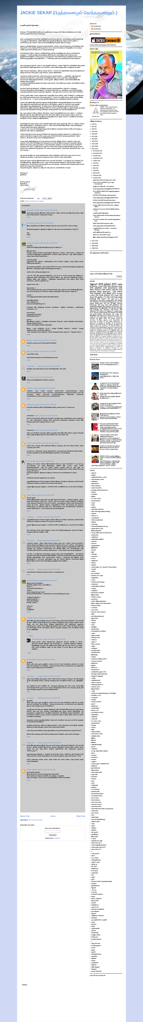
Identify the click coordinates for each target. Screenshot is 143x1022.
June (94, 165)
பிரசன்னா (93, 924)
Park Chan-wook (110, 342)
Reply (28, 217)
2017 (93, 136)
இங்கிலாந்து (103, 327)
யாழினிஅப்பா (115, 305)
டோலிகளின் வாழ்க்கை (97, 894)
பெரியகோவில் (94, 932)
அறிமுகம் (93, 828)
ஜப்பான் (93, 333)
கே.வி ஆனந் (94, 870)
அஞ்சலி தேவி (94, 817)
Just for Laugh (31, 443)
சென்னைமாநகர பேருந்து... (113, 315)
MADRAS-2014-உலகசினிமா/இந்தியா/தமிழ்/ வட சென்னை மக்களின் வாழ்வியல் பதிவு (110, 457)
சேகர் (28, 377)
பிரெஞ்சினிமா (93, 315)
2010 (93, 243)
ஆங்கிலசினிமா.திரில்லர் (96, 306)
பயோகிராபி (94, 917)
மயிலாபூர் (93, 588)
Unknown (29, 388)
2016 (93, 139)
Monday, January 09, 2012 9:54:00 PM (44, 618)
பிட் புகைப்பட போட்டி (96, 721)
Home (53, 816)
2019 (93, 131)
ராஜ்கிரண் (93, 958)
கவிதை (120, 312)
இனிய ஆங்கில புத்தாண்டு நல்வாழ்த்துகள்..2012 (105, 237)
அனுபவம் (93, 284)
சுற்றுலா (93, 646)
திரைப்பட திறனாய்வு (96, 898)
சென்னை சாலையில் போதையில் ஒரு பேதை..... (104, 200)
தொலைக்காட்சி (95, 669)
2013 (93, 146)
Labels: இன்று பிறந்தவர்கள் (98, 601)
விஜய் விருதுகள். (95, 967)
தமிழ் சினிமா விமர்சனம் (97, 509)
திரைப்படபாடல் (101, 333)
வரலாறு (112, 350)
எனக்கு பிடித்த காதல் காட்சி (98, 847)
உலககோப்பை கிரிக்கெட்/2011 (115, 327)
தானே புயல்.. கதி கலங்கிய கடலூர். (102, 234)
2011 (93, 241)
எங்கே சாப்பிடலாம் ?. (96, 843)
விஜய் (92, 729)
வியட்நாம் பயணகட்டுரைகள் (98, 612)
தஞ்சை (93, 896)
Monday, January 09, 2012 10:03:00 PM (43, 659)
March (95, 173)
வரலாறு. (93, 727)
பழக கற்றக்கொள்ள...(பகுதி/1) (99, 920)
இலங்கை (92, 336)
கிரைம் (92, 297)
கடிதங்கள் (108, 306)
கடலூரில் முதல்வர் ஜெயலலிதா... (101, 213)
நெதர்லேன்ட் (94, 716)
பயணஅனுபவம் (94, 300)
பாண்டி (104, 349)
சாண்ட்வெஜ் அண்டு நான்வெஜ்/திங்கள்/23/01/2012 (106, 189)
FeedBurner (56, 838)
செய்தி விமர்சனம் (34, 201)
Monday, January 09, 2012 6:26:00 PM (43, 495)
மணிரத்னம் (105, 325)
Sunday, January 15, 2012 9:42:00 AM (54, 639)
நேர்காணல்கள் (95, 770)
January (95, 178)
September (96, 158)
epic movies (99, 343)
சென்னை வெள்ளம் (96, 701)
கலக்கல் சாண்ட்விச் (112, 289)
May (94, 168)
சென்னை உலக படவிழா (112, 314)
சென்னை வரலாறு (115, 318)
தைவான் (118, 346)
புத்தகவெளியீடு (95, 928)
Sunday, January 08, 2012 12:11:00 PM (44, 351)
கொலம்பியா (107, 337)
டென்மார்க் (94, 892)
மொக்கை (106, 339)
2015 (93, 141)
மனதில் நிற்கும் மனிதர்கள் (105, 317)
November (96, 153)
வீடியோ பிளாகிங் (95, 635)
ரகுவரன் (93, 952)
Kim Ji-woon (95, 798)
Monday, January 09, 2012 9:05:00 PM (45, 580)
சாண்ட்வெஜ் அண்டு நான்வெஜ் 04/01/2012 (104, 226)
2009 (93, 245)
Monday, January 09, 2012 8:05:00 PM (48, 540)
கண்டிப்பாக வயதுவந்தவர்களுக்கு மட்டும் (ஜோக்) (102, 331)
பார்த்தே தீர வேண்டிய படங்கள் (99, 477)
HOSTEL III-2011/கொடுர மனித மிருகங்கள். (104, 195)
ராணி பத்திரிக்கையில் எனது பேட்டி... (102, 232)
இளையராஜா (94, 836)
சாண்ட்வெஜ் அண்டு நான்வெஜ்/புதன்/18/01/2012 (105, 197)
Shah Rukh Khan (96, 806)
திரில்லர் (109, 293)
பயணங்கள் (94, 607)
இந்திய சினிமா (103, 318)
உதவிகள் (93, 657)
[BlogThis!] (45, 198)
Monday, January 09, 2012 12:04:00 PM (41, 461)
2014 (93, 144)
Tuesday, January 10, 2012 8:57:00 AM (48, 676)
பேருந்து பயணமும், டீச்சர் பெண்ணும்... (110, 362)
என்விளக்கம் (93, 317)
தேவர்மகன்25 (95, 900)
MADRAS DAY (102, 324)
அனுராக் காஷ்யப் (95, 821)
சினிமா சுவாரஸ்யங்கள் (108, 300)
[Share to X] (47, 198)
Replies (31, 636)
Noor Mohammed (37, 639)
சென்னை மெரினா (96, 605)
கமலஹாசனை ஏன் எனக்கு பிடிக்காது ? (110, 383)
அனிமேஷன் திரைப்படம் (102, 330)
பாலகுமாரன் (94, 719)
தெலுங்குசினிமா (94, 308)
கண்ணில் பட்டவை (96, 695)
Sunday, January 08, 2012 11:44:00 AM (45, 243)
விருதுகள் (94, 969)
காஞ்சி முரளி (30, 243)
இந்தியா (93, 738)
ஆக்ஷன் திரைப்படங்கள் (96, 303)
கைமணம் (94, 755)
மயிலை (93, 633)
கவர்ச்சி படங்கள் (111, 344)
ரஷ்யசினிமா (105, 350)
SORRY (102, 107)
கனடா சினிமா (95, 858)
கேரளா (93, 753)
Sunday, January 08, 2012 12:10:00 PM (44, 340)
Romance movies (96, 804)
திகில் (101, 321)
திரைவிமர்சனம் (112, 288)
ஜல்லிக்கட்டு (94, 663)
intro (92, 815)
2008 (93, 248)
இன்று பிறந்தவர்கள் (96, 530)
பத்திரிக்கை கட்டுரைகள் (111, 347)
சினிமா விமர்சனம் (95, 289)
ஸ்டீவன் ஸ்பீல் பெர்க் (96, 971)
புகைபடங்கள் (93, 321)
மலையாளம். (106, 309)
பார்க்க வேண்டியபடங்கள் (114, 286)
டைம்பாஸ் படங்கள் (96, 498)
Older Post (80, 816)
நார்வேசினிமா (110, 333)
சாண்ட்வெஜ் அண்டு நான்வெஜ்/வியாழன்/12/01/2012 (106, 202)
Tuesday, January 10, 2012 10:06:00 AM (43, 769)
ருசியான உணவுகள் (96, 682)
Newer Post (25, 816)
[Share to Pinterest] (51, 198)
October (95, 155)
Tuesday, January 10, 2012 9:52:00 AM (48, 743)
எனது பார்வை (104, 305)
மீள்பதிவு (101, 322)
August (95, 160)
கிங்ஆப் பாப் (94, 864)
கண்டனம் (116, 306)
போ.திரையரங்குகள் (94, 350)
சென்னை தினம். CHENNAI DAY (100, 764)
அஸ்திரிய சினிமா (116, 334)
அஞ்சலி (93, 622)
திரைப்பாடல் (101, 328)
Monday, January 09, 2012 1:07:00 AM (46, 415)
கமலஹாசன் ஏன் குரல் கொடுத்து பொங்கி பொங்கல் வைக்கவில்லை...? (110, 404)
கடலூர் (93, 691)
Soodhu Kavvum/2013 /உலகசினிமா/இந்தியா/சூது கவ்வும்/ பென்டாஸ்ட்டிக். (110, 446)
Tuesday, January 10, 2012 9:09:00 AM (48, 698)
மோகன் (93, 947)
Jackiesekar (30, 366)
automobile (94, 810)
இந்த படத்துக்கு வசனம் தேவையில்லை (109, 320)
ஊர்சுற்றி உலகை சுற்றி (96, 840)
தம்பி (28, 223)
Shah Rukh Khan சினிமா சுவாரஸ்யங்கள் (102, 808)
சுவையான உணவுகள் (96, 661)
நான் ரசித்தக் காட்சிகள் (97, 712)
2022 (93, 126)
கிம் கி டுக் (94, 866)
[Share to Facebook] (49, 198)
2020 (93, 129)
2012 (93, 148)
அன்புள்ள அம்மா (95, 687)
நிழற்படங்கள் (93, 322)
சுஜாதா (118, 344)
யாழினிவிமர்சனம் (95, 680)
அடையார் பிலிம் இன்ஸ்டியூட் (110, 343)
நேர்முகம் (93, 913)
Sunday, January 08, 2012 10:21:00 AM (46, 210)
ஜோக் (120, 308)
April (94, 170)
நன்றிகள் (120, 300)
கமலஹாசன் (119, 331)
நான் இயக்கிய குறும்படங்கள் (113, 328)
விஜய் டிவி (93, 964)
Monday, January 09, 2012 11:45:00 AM (47, 443)
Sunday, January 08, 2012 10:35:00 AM (41, 223)
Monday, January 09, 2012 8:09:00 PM (48, 569)
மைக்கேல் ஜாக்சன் (96, 945)
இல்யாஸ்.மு (30, 340)
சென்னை (103, 299)
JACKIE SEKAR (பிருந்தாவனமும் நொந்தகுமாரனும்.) (68, 12)
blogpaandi (30, 404)
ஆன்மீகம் (120, 343)
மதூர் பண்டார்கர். (95, 943)
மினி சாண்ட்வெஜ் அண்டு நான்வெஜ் (100, 511)
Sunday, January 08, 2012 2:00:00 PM (41, 377)
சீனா (92, 875)
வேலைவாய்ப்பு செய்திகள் (97, 592)
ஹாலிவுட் (100, 297)
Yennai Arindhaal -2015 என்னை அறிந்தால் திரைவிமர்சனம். (109, 435)
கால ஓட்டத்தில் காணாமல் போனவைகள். (101, 532)
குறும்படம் (118, 324)
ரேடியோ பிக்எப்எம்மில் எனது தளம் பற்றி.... (103, 223)
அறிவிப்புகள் (93, 311)
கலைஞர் (93, 699)
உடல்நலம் (93, 838)
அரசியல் (27, 201)
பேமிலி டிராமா (94, 937)
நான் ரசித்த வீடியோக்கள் (113, 321)
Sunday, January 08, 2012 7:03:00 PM (45, 404)
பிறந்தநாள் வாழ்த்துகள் (97, 676)
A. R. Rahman (95, 789)
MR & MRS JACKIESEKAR (100, 105)
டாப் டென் (93, 890)
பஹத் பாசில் (99, 339)
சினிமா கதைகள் (94, 325)
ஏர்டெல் (93, 855)
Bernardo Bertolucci (101, 340)
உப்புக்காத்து (96, 302)
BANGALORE (95, 791)
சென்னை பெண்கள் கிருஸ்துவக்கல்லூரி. (104, 346)
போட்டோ (116, 309)
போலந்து (108, 334)
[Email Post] (38, 198)
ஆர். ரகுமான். (94, 832)
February (96, 175)
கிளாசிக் (114, 308)
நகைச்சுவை (92, 320)
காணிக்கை (115, 336)
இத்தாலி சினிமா (116, 330)
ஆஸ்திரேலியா (95, 834)
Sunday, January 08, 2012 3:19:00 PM (44, 388)
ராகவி (116, 339)
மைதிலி (91, 330)
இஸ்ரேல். (98, 336)
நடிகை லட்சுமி (95, 907)
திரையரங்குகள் (95, 629)
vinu (28, 461)
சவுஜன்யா (93, 761)
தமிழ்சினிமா (98, 288)
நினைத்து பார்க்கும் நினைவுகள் (99, 674)
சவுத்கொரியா (94, 873)
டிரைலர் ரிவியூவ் (95, 708)
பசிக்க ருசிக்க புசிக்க (96, 772)
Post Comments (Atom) (35, 820)
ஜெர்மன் (94, 328)
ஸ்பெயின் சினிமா (115, 325)
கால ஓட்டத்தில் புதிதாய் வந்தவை (99, 751)
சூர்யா (91, 346)
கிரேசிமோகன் (95, 868)
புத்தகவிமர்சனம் (99, 334)
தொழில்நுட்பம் (95, 905)
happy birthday (95, 731)
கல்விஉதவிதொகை (96, 860)
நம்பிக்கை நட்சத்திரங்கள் (96, 347)
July (94, 163)
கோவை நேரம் (30, 210)
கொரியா (101, 311)
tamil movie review (97, 734)
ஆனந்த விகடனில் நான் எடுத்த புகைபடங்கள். (104, 180)
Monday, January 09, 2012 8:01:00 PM (48, 517)
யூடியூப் (93, 950)
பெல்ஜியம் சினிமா (117, 349)
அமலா (93, 823)
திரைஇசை (108, 322)
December (96, 151)
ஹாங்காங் (94, 787)
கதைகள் (113, 312)
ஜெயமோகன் (94, 706)
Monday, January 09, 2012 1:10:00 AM (46, 430)
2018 (93, 134)
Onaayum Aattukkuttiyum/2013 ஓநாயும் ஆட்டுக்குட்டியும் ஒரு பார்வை (109, 424)
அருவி (93, 825)
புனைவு (102, 315)
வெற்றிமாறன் (94, 785)
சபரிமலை (93, 759)
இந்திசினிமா (105, 308)
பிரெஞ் (109, 349)
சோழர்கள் (94, 883)
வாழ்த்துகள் (94, 590)
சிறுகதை (109, 311)
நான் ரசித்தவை (95, 911)
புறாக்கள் (93, 930)
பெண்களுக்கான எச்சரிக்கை (98, 631)
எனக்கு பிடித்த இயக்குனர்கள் (98, 344)
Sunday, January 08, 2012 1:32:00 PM (48, 366)
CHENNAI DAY (94, 327)
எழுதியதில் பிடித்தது (106, 336)
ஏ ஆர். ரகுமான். (95, 853)
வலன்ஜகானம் (95, 962)
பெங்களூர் (96, 309)
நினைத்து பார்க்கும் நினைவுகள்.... (101, 291)
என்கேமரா (110, 324)
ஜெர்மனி (93, 887)
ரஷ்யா (111, 339)
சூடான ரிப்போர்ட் (97, 314)
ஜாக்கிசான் (115, 337)
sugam (29, 495)
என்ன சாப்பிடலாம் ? (96, 849)
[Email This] (43, 198)
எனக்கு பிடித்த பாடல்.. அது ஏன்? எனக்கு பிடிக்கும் (106, 311)
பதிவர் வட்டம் (115, 299)
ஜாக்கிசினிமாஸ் (95, 885)
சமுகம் (117, 295)
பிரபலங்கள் (94, 776)
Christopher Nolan (113, 340)
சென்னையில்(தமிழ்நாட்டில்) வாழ (110, 302)
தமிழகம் (41, 201)
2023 (93, 124)
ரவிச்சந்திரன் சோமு (96, 954)
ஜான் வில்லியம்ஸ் (95, 768)
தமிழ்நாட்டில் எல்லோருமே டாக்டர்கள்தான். (103, 186)
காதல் (92, 624)
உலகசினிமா (97, 293)
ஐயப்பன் (93, 746)
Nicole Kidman (100, 342)
